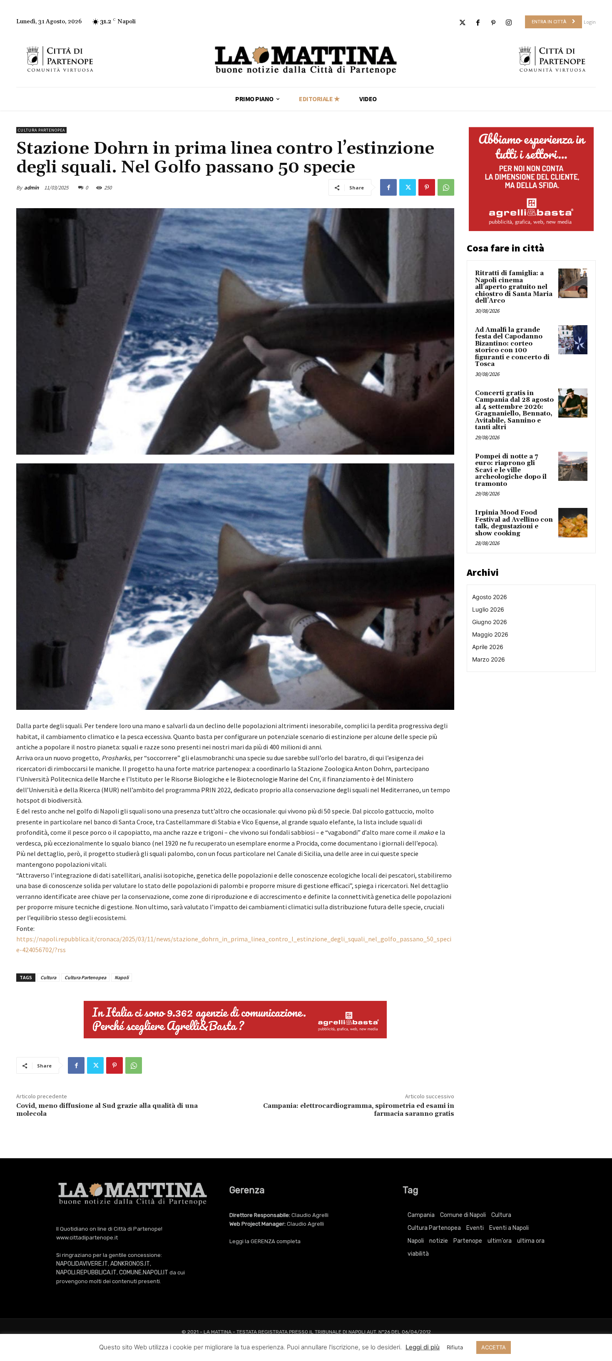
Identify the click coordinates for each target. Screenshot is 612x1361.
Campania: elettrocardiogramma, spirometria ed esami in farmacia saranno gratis (358, 1110)
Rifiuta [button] (455, 1347)
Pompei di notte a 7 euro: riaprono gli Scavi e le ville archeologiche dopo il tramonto (511, 470)
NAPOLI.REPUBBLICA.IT (86, 1272)
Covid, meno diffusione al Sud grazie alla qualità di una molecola (107, 1110)
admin (31, 187)
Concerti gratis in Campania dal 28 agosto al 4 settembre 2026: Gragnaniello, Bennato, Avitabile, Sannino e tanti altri (514, 410)
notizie (438, 1240)
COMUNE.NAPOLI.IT (143, 1272)
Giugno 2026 (489, 621)
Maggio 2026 (490, 634)
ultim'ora (500, 1240)
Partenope (467, 1240)
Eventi (475, 1228)
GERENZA (263, 1241)
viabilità (418, 1253)
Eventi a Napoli (509, 1228)
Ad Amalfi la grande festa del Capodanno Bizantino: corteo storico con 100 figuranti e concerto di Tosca (512, 347)
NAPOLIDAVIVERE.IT (82, 1263)
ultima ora (531, 1240)
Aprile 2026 (487, 646)
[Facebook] (477, 23)
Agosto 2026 (489, 596)
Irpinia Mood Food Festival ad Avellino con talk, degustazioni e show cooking (514, 523)
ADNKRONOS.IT (130, 1263)
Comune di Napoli (463, 1215)
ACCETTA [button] (493, 1347)
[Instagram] (509, 23)
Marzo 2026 (488, 659)
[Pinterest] (493, 23)
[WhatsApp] (446, 187)
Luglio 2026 (488, 609)
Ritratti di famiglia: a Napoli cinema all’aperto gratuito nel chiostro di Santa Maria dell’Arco (513, 287)
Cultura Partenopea (41, 130)
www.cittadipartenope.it (87, 1237)
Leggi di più (423, 1347)
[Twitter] (462, 23)
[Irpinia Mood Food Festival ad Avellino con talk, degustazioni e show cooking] (572, 522)
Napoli (121, 977)
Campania (421, 1215)
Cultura (48, 977)
